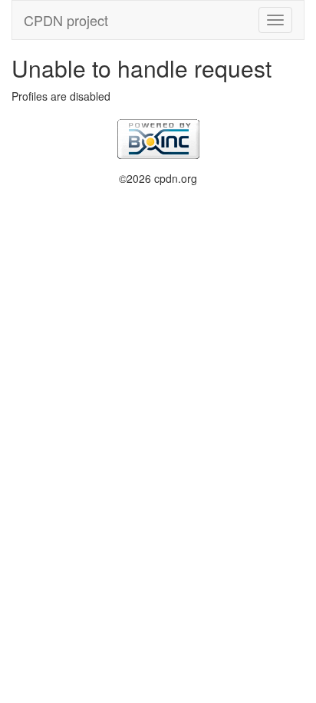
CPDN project (66, 20)
